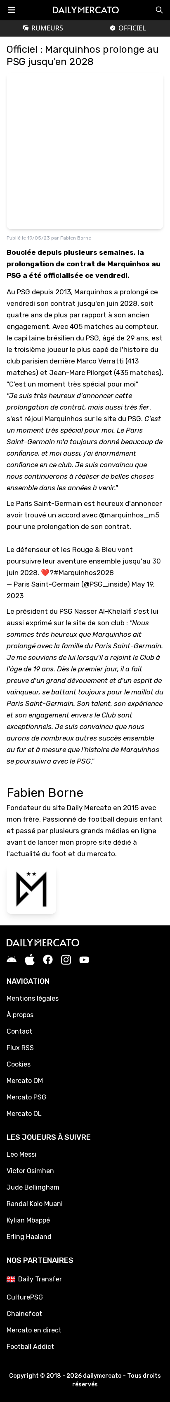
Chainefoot (24, 1314)
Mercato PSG (26, 1097)
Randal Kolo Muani (35, 1204)
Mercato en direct (34, 1330)
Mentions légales (33, 998)
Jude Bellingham (33, 1187)
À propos (20, 1015)
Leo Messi (21, 1154)
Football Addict (30, 1347)
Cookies (19, 1064)
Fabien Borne (75, 238)
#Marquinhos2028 (84, 572)
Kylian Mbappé (28, 1220)
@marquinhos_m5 (129, 515)
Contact (19, 1031)
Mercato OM (25, 1081)
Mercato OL (24, 1114)
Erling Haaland (29, 1237)
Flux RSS (20, 1048)
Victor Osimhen (30, 1171)
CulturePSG (25, 1297)
